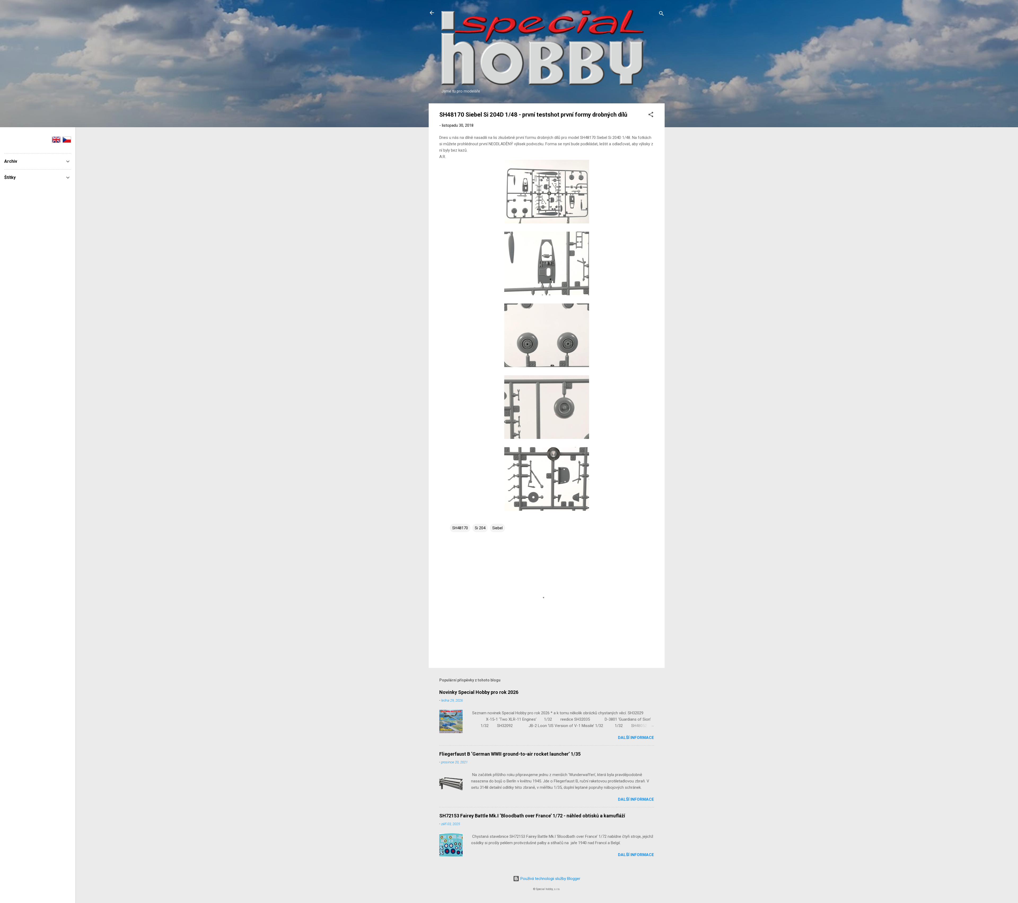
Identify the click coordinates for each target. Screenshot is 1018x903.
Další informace (636, 737)
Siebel (497, 528)
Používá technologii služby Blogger (549, 878)
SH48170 (460, 528)
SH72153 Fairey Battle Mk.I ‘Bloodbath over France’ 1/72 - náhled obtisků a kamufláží (532, 815)
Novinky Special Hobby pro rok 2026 (478, 692)
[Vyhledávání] (661, 14)
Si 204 (480, 528)
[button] (651, 115)
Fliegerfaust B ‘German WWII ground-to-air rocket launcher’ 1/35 (510, 754)
